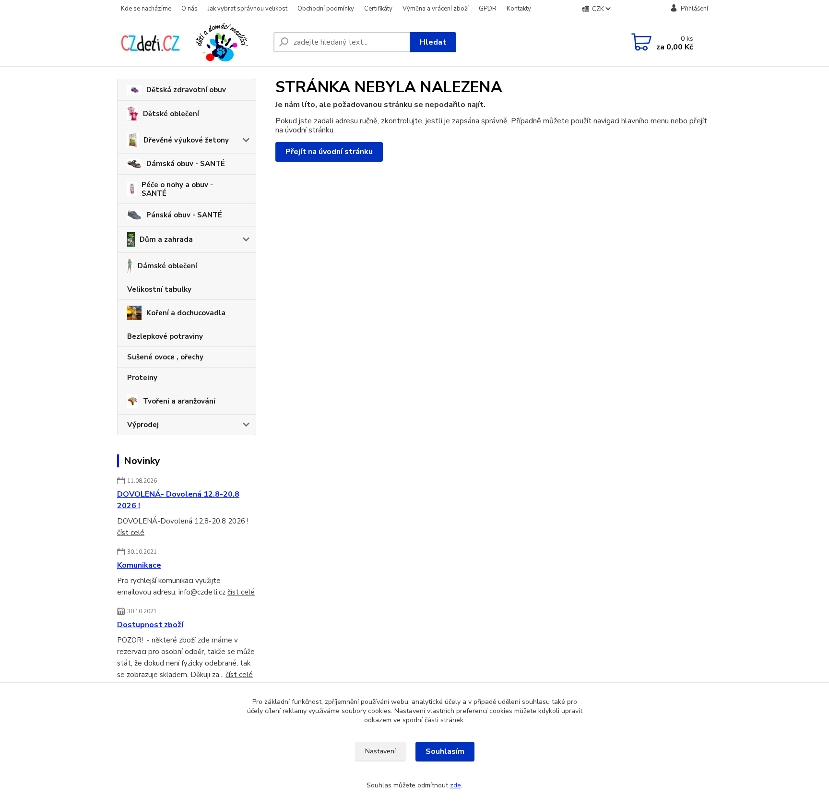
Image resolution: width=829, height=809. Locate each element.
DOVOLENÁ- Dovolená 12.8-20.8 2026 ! (178, 500)
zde (455, 785)
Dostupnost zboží (150, 624)
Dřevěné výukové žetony (186, 140)
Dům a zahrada (166, 239)
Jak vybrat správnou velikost (247, 8)
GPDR (488, 8)
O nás (189, 8)
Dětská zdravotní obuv (186, 90)
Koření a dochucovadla (185, 313)
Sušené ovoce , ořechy (165, 357)
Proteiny (142, 377)
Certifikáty (378, 8)
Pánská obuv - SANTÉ (184, 215)
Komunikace (139, 565)
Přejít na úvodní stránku (329, 151)
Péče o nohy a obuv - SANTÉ (177, 189)
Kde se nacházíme (146, 8)
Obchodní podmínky (325, 8)
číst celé (130, 532)
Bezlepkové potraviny (165, 336)
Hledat (433, 42)
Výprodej (143, 424)
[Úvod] (191, 42)
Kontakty (519, 8)
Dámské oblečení (167, 266)
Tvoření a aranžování (179, 401)
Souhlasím (445, 751)
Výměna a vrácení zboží (436, 8)
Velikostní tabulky (159, 289)
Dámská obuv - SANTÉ (185, 163)
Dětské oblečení (171, 114)
